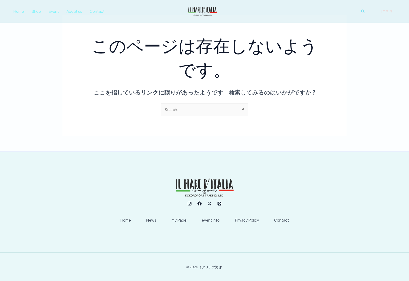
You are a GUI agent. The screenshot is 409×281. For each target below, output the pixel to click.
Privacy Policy (247, 220)
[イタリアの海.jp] (202, 10)
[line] (219, 203)
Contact (97, 11)
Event (54, 11)
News (151, 220)
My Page (179, 220)
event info (211, 220)
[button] (363, 11)
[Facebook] (199, 203)
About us (74, 11)
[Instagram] (189, 203)
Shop (36, 11)
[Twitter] (209, 203)
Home (18, 11)
